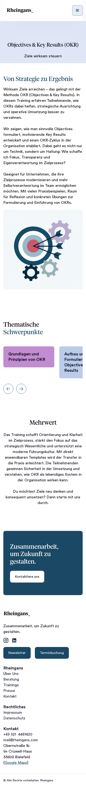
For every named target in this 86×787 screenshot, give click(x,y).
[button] (77, 10)
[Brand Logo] (20, 10)
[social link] (5, 640)
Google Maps (16, 763)
